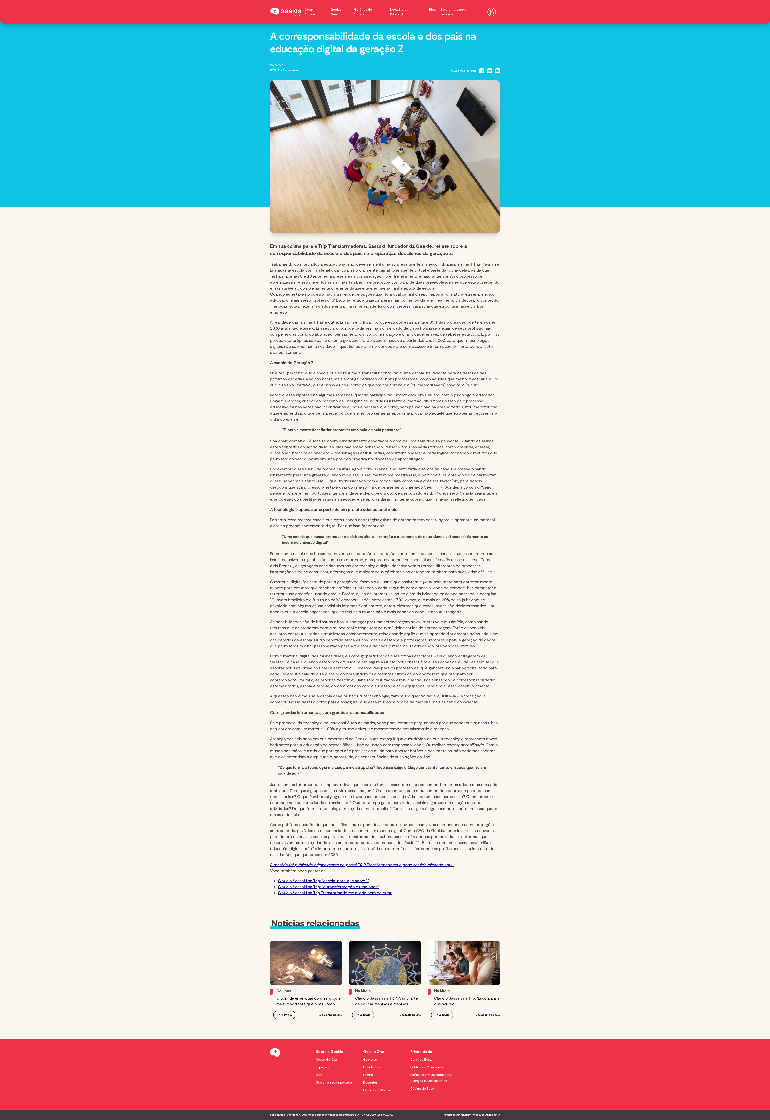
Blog (432, 9)
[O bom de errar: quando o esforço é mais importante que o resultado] (306, 963)
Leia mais (284, 1015)
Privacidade (421, 1051)
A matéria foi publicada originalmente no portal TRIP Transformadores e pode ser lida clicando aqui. (362, 864)
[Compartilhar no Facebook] (481, 71)
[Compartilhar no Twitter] (489, 71)
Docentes (370, 1082)
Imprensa (322, 1067)
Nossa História (326, 1059)
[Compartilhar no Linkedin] (497, 71)
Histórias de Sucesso (378, 1090)
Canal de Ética (421, 1059)
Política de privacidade (284, 1114)
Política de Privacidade (427, 1067)
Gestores (370, 1059)
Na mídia (277, 65)
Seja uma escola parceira (334, 1082)
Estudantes (371, 1067)
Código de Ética (422, 1088)
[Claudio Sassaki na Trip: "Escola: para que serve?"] (464, 963)
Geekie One (373, 1051)
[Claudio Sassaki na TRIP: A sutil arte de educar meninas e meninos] (385, 963)
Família (368, 1075)
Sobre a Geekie (329, 1051)
